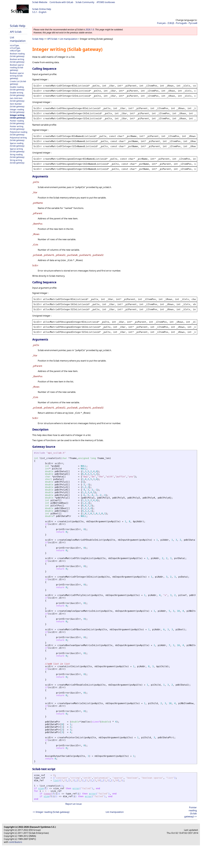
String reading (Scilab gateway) (17, 155)
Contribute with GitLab (61, 2)
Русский (193, 23)
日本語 (171, 23)
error (76, 788)
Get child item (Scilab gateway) (17, 99)
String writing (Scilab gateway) (17, 161)
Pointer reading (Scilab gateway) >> (190, 812)
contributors (15, 842)
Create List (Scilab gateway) (18, 82)
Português (181, 23)
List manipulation (18, 39)
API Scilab (15, 31)
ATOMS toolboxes (106, 2)
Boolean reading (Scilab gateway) (17, 55)
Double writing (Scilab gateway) (17, 93)
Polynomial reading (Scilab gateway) (18, 133)
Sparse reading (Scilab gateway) (17, 144)
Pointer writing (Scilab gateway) (17, 127)
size (41, 788)
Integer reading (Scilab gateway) (17, 110)
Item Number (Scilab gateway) (17, 105)
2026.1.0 (89, 29)
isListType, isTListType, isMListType (15, 48)
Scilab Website (39, 2)
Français (161, 23)
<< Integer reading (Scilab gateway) (51, 811)
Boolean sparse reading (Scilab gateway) (17, 67)
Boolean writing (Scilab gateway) (17, 60)
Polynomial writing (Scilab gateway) (18, 139)
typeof (48, 793)
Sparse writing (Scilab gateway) (17, 150)
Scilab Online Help (41, 9)
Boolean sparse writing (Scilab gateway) (17, 76)
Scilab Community (85, 2)
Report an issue (73, 803)
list (56, 780)
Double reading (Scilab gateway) (17, 88)
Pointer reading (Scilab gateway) (17, 122)
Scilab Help (17, 26)
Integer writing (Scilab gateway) (17, 116)
